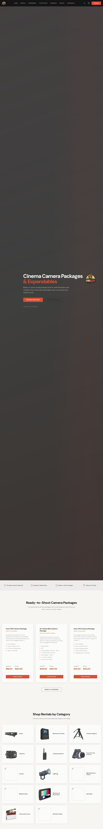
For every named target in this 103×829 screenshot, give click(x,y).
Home (16, 3)
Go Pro (96, 3)
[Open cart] (88, 3)
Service (62, 3)
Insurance (53, 3)
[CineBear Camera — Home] (4, 3)
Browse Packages (33, 300)
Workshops (71, 3)
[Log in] (84, 3)
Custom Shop (43, 3)
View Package (17, 676)
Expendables (32, 3)
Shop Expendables (54, 300)
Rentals (23, 3)
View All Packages (51, 689)
